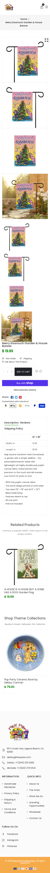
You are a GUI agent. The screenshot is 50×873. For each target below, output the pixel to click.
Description (11, 422)
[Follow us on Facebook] (12, 397)
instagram (12, 840)
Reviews (25, 422)
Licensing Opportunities (36, 804)
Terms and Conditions (10, 811)
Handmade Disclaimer (10, 785)
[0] (41, 8)
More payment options (25, 389)
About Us (34, 783)
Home (23, 19)
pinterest (12, 846)
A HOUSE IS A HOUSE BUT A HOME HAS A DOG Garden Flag (24, 591)
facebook (12, 834)
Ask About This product (16, 361)
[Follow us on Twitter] (16, 397)
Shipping (27, 358)
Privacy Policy (11, 793)
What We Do (36, 796)
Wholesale (35, 812)
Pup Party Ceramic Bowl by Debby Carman (21, 681)
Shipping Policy (13, 428)
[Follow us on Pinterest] (20, 397)
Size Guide (10, 358)
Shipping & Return (10, 801)
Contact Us (35, 818)
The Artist (34, 790)
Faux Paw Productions (24, 860)
